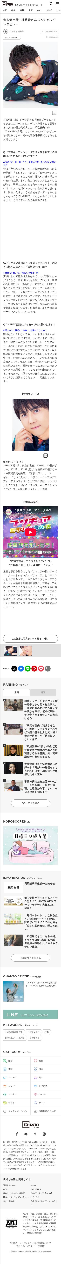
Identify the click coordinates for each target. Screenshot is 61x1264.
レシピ (49, 10)
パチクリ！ (35, 1197)
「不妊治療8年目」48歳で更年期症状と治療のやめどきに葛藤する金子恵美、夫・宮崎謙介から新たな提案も (41, 751)
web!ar (33, 1185)
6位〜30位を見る (30, 803)
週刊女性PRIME (9, 1185)
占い (39, 10)
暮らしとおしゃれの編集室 (14, 1193)
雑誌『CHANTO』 (11, 38)
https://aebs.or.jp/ (34, 1233)
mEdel (5, 1189)
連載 (22, 10)
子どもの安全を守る (14, 1032)
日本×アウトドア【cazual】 (42, 1193)
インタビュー (34, 1032)
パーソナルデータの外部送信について (35, 1243)
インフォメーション (49, 31)
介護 (47, 1032)
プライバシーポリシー (25, 1246)
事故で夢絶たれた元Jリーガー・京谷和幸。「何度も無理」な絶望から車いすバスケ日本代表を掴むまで (41, 786)
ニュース (12, 1077)
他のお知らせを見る (30, 958)
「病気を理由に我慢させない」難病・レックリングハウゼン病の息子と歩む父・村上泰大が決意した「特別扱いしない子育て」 (41, 732)
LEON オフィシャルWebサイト (15, 1197)
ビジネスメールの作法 (15, 1038)
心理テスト (35, 1038)
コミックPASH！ (10, 1201)
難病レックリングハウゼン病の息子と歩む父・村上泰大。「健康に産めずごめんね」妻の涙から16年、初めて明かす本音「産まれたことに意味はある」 (41, 710)
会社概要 (41, 1246)
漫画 (31, 10)
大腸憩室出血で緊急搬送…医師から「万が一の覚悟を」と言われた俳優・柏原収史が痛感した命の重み (41, 769)
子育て (11, 1102)
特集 (13, 10)
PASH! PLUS (36, 1189)
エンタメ (12, 1094)
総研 (5, 10)
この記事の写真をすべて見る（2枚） (30, 638)
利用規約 (13, 1243)
